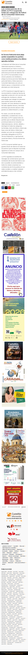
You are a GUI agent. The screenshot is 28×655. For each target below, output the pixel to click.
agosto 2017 (11, 618)
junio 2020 (9, 603)
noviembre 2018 (18, 610)
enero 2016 (16, 625)
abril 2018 (20, 613)
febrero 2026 (15, 573)
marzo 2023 (21, 588)
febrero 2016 (10, 625)
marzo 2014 (3, 636)
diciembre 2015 (4, 627)
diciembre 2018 (10, 610)
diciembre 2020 (10, 600)
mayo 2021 (3, 598)
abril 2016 (20, 624)
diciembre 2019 (4, 606)
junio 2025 (23, 576)
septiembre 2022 (19, 591)
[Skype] (21, 521)
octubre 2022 (12, 591)
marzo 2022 (9, 594)
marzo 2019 (15, 609)
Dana (10, 184)
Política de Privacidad (21, 652)
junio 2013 (23, 639)
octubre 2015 (19, 627)
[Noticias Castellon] (6, 2)
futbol (13, 184)
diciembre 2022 (17, 589)
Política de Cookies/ (9, 653)
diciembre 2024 (10, 579)
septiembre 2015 (4, 628)
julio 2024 (3, 582)
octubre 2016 (4, 622)
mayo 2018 (14, 613)
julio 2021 (18, 597)
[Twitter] (10, 521)
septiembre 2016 (11, 622)
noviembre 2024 (18, 579)
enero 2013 (3, 642)
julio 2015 (18, 628)
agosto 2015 (11, 628)
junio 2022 (15, 592)
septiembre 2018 (11, 612)
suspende (18, 184)
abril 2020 (20, 603)
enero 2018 (16, 615)
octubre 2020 (4, 601)
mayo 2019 (3, 609)
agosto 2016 (18, 622)
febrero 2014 (10, 636)
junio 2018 (9, 613)
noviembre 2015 (12, 627)
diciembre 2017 (4, 616)
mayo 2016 (14, 624)
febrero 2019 (21, 609)
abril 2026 (3, 573)
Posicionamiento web (18, 653)
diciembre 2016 (10, 621)
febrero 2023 (4, 589)
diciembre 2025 (4, 574)
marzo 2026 (9, 573)
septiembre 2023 (4, 586)
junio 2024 (9, 582)
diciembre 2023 (4, 585)
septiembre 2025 (4, 576)
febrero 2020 (10, 604)
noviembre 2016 (18, 621)
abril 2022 (3, 594)
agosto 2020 (19, 601)
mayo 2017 (3, 619)
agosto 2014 (18, 633)
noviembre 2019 (12, 606)
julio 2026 (10, 571)
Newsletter (12, 7)
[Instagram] (12, 521)
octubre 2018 (4, 612)
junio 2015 (23, 628)
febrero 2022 (15, 594)
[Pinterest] (9, 187)
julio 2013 (18, 639)
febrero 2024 (10, 583)
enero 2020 (16, 604)
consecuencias (5, 184)
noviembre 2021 (12, 595)
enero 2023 (10, 589)
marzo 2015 (15, 630)
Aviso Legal (14, 652)
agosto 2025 (12, 576)
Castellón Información (8, 51)
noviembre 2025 (12, 574)
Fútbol (7, 7)
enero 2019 (3, 610)
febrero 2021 (21, 598)
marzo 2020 (3, 604)
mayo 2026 (21, 571)
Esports (3, 7)
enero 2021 (3, 600)
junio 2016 (9, 624)
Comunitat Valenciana (15, 182)
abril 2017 (9, 619)
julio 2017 (18, 618)
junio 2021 (23, 597)
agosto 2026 (3, 571)
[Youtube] (15, 521)
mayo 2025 (3, 577)
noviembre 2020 (18, 600)
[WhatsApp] (12, 187)
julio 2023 (18, 586)
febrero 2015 (21, 630)
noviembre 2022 (4, 591)
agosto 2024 (19, 580)
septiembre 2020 (11, 601)
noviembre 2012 (18, 642)
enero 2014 (16, 636)
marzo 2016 (3, 625)
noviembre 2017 (12, 616)
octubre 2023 (20, 585)
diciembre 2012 (10, 642)
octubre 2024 (4, 580)
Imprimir (5, 192)
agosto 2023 (12, 586)
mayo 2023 (9, 588)
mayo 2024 (14, 582)
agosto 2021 (11, 597)
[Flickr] (18, 521)
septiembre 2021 (4, 597)
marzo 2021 (15, 598)
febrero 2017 (21, 619)
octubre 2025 (19, 574)
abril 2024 (20, 582)
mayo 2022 (21, 592)
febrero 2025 (21, 577)
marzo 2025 (15, 577)
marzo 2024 (3, 583)
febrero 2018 (10, 615)
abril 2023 (15, 588)
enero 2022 (22, 594)
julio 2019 (18, 607)
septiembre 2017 (4, 618)
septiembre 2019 (4, 607)
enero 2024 (16, 583)
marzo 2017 (15, 619)
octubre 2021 (19, 595)
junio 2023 (3, 588)
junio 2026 (15, 571)
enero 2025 (3, 579)
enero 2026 (22, 573)
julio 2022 (10, 592)
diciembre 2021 (4, 595)
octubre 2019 (19, 606)
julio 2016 (3, 624)
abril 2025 (9, 577)
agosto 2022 (3, 592)
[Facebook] (2, 187)
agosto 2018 (18, 612)
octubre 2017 (19, 616)
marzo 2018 (3, 615)
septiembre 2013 (4, 639)
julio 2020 (3, 603)
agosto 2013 (12, 639)
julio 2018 (3, 613)
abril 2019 (9, 609)
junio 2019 (23, 607)
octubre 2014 (4, 633)
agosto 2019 (11, 607)
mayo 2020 (14, 603)
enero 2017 (3, 621)
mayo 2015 (3, 630)
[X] (6, 187)
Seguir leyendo (14, 42)
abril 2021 (9, 598)
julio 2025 (18, 576)
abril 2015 (9, 630)
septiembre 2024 (11, 580)
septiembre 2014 (11, 633)
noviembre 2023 (12, 585)
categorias (7, 182)
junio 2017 (23, 618)
